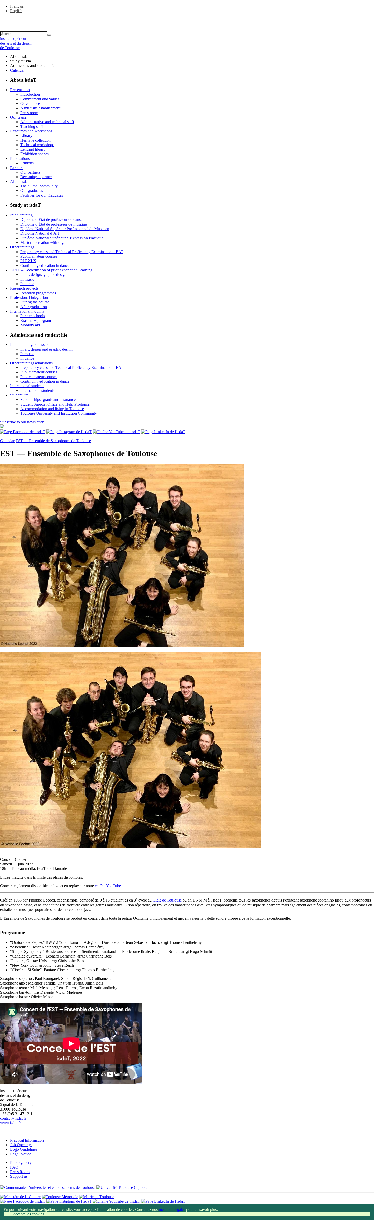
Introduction (30, 94)
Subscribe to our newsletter (22, 422)
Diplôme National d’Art (39, 233)
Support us (18, 1176)
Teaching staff (31, 126)
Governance (30, 103)
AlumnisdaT (20, 181)
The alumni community (39, 186)
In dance (27, 284)
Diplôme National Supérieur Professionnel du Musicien (64, 229)
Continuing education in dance (44, 265)
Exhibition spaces (34, 154)
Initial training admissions (30, 344)
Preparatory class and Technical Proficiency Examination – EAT (71, 251)
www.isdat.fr (10, 1123)
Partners (16, 167)
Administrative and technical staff (47, 122)
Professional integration (29, 297)
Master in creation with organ (43, 242)
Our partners (30, 172)
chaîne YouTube (108, 886)
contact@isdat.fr (13, 1118)
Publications (20, 158)
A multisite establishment (40, 108)
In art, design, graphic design (43, 274)
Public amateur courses (38, 256)
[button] (187, 19)
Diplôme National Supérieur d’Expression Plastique (61, 238)
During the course (34, 302)
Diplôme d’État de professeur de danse (51, 219)
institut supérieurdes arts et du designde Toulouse (16, 43)
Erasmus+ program (35, 320)
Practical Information (27, 1140)
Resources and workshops (31, 131)
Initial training (21, 215)
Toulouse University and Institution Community (58, 413)
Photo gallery (21, 1162)
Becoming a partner (36, 177)
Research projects (24, 288)
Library (26, 135)
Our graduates (31, 190)
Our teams (18, 117)
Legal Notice (20, 1154)
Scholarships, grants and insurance (48, 399)
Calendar (17, 70)
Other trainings (22, 247)
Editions (27, 163)
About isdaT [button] (20, 56)
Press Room (20, 1172)
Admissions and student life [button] (32, 65)
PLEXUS (28, 261)
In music (27, 279)
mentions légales (172, 1209)
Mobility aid (30, 325)
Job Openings (21, 1145)
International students (27, 386)
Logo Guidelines (23, 1149)
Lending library (32, 149)
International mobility (27, 311)
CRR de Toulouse (167, 900)
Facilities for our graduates (41, 195)
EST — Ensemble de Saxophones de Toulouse (53, 441)
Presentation (20, 90)
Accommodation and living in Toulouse (52, 409)
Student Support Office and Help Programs (55, 404)
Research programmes (38, 293)
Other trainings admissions (31, 363)
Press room (29, 112)
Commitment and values (39, 99)
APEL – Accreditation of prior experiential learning (51, 270)
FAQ (14, 1167)
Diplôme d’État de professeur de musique (53, 224)
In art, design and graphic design (46, 349)
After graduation (33, 306)
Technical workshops (37, 145)
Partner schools (32, 316)
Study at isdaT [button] (21, 61)
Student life (19, 395)
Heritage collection (35, 140)
